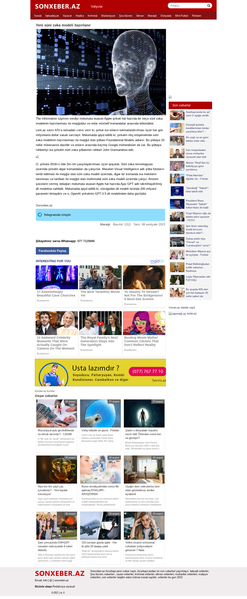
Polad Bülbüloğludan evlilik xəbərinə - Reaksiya (197, 267)
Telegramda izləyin (57, 215)
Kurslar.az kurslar (45, 391)
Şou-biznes (125, 15)
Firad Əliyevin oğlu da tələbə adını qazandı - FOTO (198, 216)
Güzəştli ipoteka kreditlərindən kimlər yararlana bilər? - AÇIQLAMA (197, 128)
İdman (140, 15)
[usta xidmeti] (102, 372)
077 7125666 (86, 241)
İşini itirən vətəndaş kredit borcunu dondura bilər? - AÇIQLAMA (197, 229)
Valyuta (97, 6)
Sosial (37, 15)
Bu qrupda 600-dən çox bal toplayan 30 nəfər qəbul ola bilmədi (197, 292)
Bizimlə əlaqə (43, 586)
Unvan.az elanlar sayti (182, 307)
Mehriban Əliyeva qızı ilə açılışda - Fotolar (198, 253)
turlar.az (192, 313)
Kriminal (92, 15)
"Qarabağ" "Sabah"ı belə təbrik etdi (197, 190)
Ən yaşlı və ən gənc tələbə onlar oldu (197, 139)
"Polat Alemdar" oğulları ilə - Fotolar (197, 177)
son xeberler (109, 577)
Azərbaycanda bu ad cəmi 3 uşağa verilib (198, 114)
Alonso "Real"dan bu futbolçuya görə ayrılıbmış (197, 166)
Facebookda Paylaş (52, 251)
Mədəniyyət (108, 15)
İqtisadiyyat (52, 15)
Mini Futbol (181, 15)
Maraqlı (152, 15)
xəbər (80, 130)
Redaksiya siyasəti (63, 586)
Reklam (196, 15)
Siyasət (67, 15)
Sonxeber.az (44, 205)
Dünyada (166, 15)
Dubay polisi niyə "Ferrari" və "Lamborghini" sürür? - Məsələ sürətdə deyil (190, 242)
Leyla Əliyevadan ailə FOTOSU (198, 278)
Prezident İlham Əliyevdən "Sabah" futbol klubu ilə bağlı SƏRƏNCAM (197, 204)
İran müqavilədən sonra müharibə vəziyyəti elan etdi (196, 153)
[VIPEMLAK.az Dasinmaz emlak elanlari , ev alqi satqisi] (177, 313)
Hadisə (80, 15)
